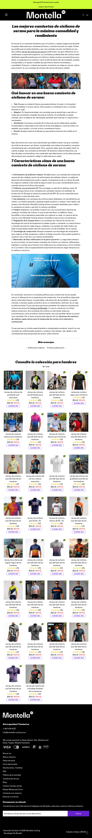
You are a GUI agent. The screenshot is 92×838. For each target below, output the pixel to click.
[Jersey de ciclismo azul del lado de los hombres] (56, 380)
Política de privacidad (12, 775)
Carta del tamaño (10, 764)
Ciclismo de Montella (38, 308)
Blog (5, 782)
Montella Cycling (33, 830)
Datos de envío (9, 760)
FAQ (4, 771)
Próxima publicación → (56, 348)
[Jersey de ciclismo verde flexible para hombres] (35, 380)
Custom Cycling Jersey (12, 786)
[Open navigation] (13, 15)
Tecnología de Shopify (13, 833)
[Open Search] (83, 15)
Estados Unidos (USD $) (76, 832)
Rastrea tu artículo (10, 797)
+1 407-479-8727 (9, 729)
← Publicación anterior (35, 348)
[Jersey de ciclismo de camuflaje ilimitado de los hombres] (35, 674)
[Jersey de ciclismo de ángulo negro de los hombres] (13, 548)
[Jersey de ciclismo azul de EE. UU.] (35, 506)
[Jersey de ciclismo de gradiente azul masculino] (13, 380)
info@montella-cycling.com (14, 732)
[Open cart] (87, 14)
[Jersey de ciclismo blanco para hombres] (13, 422)
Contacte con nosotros (12, 793)
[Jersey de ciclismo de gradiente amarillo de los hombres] (78, 464)
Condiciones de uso (11, 779)
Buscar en (7, 753)
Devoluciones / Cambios (13, 768)
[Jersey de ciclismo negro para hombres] (78, 380)
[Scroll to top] (87, 833)
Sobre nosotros (9, 757)
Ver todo (45, 366)
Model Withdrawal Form (13, 789)
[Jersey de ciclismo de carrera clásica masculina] (35, 464)
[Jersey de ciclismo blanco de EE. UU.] (56, 506)
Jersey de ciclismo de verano (34, 52)
